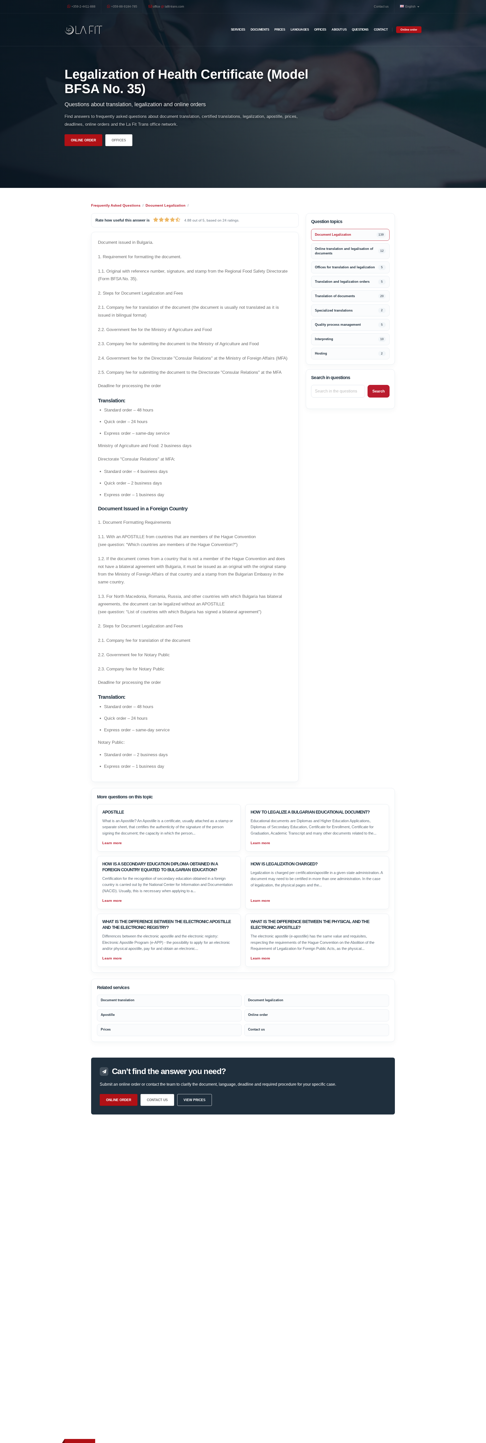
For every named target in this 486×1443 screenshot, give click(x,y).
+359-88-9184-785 (123, 6)
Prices (279, 29)
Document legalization (265, 1000)
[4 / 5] (172, 219)
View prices (195, 1100)
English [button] (410, 6)
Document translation (117, 1000)
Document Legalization (166, 205)
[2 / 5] (161, 219)
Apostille (113, 812)
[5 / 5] (177, 219)
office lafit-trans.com (168, 6)
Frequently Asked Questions (115, 205)
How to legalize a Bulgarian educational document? (310, 812)
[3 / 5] (166, 219)
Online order (408, 29)
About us (339, 29)
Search (378, 391)
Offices (320, 29)
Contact (381, 29)
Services (238, 29)
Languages (300, 29)
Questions (360, 29)
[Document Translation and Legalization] (84, 29)
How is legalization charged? (284, 864)
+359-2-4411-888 (83, 6)
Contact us (381, 6)
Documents (260, 29)
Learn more (112, 843)
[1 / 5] (155, 219)
